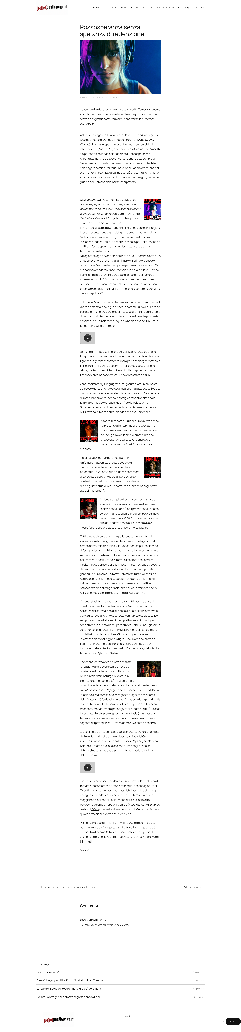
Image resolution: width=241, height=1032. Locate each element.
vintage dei (142, 149)
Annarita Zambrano (92, 158)
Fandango (139, 827)
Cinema (116, 97)
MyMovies (130, 200)
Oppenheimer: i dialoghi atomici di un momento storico (68, 886)
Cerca (127, 1015)
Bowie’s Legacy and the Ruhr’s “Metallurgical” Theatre (69, 980)
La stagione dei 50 (47, 972)
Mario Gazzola (105, 97)
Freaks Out (105, 149)
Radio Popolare (133, 228)
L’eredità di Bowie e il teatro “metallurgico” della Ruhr (68, 988)
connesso (97, 924)
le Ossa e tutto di (139, 135)
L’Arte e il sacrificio (192, 886)
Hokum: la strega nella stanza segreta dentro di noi (68, 997)
